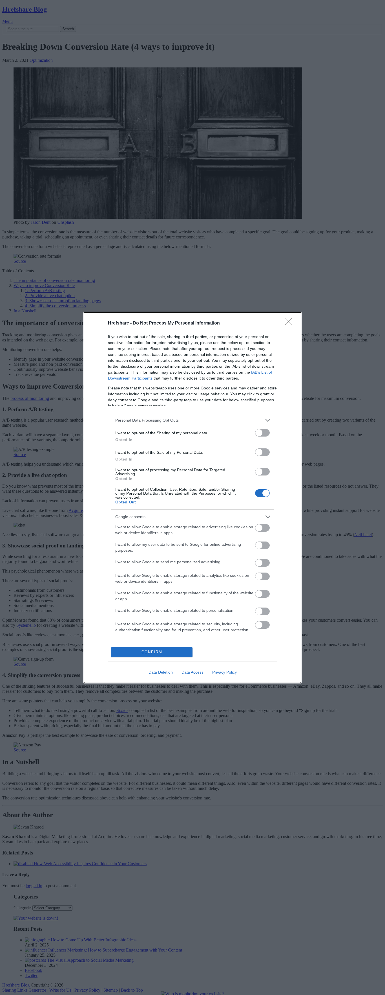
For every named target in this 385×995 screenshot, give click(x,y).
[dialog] (192, 497)
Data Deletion (161, 672)
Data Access (192, 672)
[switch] (262, 433)
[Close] (290, 323)
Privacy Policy (224, 672)
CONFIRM (151, 652)
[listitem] (192, 420)
